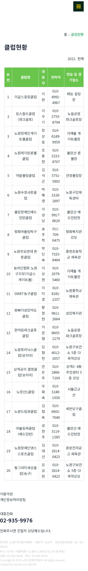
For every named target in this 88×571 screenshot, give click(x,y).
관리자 (32, 564)
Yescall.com (20, 564)
